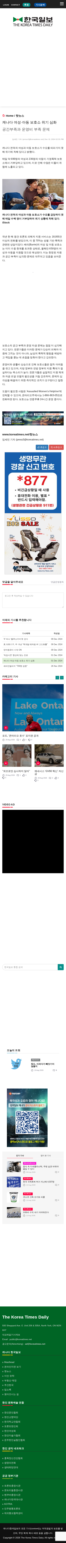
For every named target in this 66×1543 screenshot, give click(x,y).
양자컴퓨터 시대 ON (13, 650)
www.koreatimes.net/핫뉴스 (20, 434)
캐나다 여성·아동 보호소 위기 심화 (19, 661)
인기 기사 (20, 1156)
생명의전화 (10, 1462)
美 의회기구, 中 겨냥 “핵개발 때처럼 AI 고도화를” (26, 644)
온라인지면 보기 (12, 1366)
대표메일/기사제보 (11, 1334)
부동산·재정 (10, 1380)
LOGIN (6, 5)
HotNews (27, 1178)
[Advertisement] (33, 69)
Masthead (9, 1362)
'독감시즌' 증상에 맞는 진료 (16, 655)
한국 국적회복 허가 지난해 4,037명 (38, 1182)
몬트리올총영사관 (13, 1490)
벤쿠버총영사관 (12, 1495)
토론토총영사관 (12, 1485)
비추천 (57, 447)
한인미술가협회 (12, 1435)
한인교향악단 (11, 1417)
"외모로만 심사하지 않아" (16, 771)
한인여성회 (10, 1431)
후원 (26, 5)
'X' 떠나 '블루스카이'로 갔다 (16, 639)
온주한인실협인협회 (14, 1440)
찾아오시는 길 (11, 1394)
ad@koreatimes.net (35, 1344)
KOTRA (8, 1504)
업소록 (7, 1389)
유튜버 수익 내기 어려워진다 (36, 1212)
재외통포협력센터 (13, 1513)
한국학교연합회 (12, 1421)
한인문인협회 (11, 1412)
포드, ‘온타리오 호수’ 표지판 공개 (20, 735)
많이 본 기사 (46, 1156)
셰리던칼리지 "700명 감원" (15, 666)
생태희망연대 (11, 1467)
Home (10, 115)
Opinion (35, 1060)
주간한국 (9, 1385)
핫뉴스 (20, 115)
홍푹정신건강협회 (13, 1458)
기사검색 (40, 5)
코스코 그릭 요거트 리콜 (34, 1197)
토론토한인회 (11, 1426)
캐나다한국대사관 (13, 1499)
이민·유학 (9, 1376)
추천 (43, 447)
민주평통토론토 (12, 1508)
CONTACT (15, 5)
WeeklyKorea (29, 1163)
